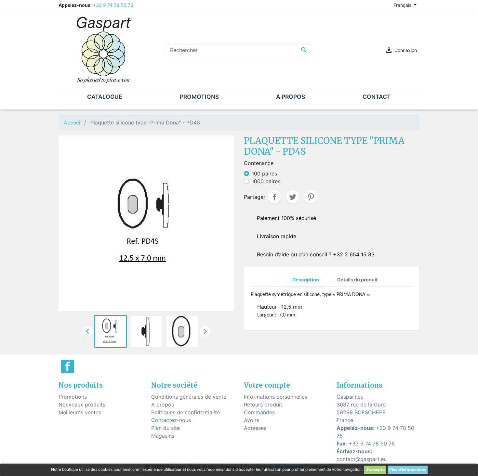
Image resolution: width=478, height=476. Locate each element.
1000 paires (266, 181)
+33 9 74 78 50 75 (113, 5)
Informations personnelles (275, 396)
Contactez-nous (171, 420)
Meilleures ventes (80, 412)
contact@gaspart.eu (362, 459)
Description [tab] (305, 279)
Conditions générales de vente (188, 396)
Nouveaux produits (82, 404)
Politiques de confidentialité (185, 412)
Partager (274, 196)
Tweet (292, 196)
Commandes (259, 412)
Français (403, 5)
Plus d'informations (407, 469)
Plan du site (165, 428)
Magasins (162, 435)
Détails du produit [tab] (357, 279)
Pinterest (310, 196)
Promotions (73, 396)
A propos (162, 404)
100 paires (264, 173)
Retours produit (263, 404)
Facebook (67, 366)
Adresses (255, 428)
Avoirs (251, 420)
